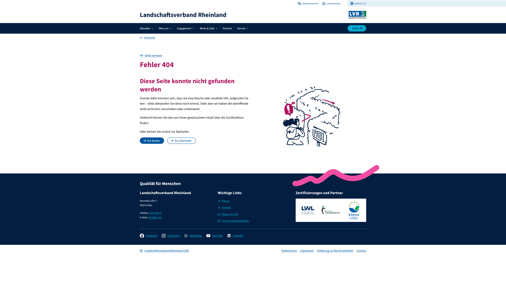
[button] (308, 3)
